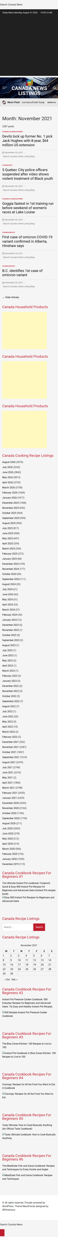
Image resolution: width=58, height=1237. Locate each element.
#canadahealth (8, 232)
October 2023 (9, 635)
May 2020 (7, 838)
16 (11, 964)
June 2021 (7, 772)
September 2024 (10, 579)
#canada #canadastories (12, 131)
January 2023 (9, 680)
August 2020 (9, 823)
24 (19, 969)
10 (19, 960)
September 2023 (10, 640)
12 (34, 960)
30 (11, 973)
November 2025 (10, 507)
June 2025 (7, 533)
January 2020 (9, 859)
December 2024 (10, 563)
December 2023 (10, 625)
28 (49, 969)
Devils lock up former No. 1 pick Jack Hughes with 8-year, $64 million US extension (27, 140)
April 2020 (7, 843)
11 (27, 960)
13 (42, 960)
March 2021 (8, 787)
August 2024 (9, 584)
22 (4, 969)
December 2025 (10, 502)
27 (42, 969)
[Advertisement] (29, 47)
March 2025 (8, 548)
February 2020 (9, 854)
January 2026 (9, 497)
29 (4, 973)
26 (34, 969)
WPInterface (8, 1209)
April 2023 (7, 665)
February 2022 (9, 736)
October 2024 (9, 574)
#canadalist (7, 165)
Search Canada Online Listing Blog (19, 156)
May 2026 (7, 477)
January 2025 (9, 558)
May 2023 (7, 660)
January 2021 (9, 798)
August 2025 (9, 523)
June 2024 (7, 594)
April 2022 (7, 726)
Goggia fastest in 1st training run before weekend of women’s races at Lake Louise (28, 207)
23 (11, 969)
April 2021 (7, 782)
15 (4, 964)
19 (34, 964)
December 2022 (10, 686)
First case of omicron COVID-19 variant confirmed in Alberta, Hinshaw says (27, 241)
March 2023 (8, 670)
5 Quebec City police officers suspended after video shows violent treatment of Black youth (27, 174)
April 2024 (7, 604)
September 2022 (10, 701)
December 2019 (10, 864)
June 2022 (7, 716)
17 (19, 964)
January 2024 (9, 619)
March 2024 (8, 609)
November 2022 (10, 691)
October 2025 (9, 513)
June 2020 (7, 833)
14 (49, 960)
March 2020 (8, 848)
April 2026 (7, 482)
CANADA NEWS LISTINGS (29, 91)
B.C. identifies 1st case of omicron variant (22, 273)
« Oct (7, 979)
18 (27, 964)
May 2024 (7, 599)
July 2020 (7, 828)
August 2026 (9, 462)
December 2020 (10, 803)
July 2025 (7, 528)
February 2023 (9, 675)
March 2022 (8, 731)
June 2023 (7, 655)
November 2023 (10, 630)
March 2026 (8, 487)
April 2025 (7, 543)
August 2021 (9, 762)
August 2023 (9, 645)
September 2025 (10, 518)
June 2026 (7, 472)
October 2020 (9, 813)
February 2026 (9, 492)
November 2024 (10, 569)
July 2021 (7, 767)
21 (49, 964)
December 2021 (10, 742)
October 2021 (9, 752)
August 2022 (9, 706)
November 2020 (10, 808)
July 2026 (7, 467)
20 (42, 964)
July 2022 (7, 711)
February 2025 (9, 553)
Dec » (14, 979)
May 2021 (7, 777)
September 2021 (10, 757)
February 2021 (9, 792)
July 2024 (7, 589)
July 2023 (7, 650)
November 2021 (10, 747)
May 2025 (7, 538)
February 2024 (9, 614)
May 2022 (7, 721)
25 (27, 969)
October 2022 (9, 696)
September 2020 (10, 818)
